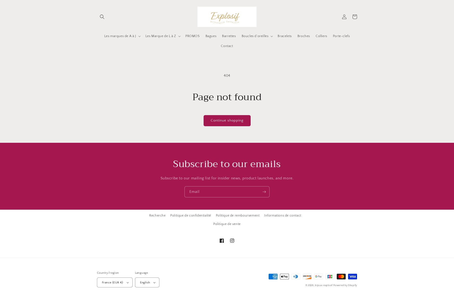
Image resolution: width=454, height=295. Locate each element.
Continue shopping (227, 120)
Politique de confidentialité (190, 215)
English (145, 282)
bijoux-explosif (324, 285)
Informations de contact (282, 215)
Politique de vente (227, 224)
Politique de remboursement (238, 215)
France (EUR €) (112, 282)
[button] (102, 17)
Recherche (157, 215)
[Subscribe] (264, 191)
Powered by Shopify (345, 285)
